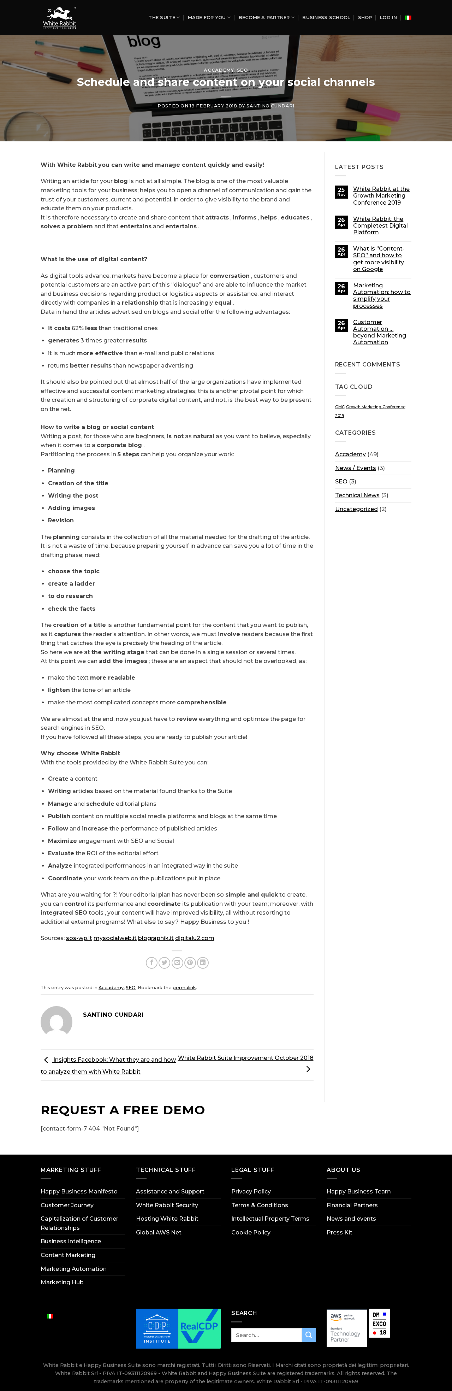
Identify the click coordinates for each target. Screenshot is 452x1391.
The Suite (161, 17)
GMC (340, 407)
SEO (242, 70)
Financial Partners (352, 1205)
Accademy (218, 70)
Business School (326, 17)
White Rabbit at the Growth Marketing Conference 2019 (381, 196)
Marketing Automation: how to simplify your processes (382, 295)
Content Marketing (68, 1255)
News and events (351, 1218)
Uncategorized (356, 509)
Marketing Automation (74, 1269)
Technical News (357, 495)
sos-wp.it (79, 938)
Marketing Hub (62, 1282)
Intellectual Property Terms (270, 1218)
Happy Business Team (359, 1191)
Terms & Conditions (259, 1205)
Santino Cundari (270, 105)
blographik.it (156, 938)
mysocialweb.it (115, 938)
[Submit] (309, 1335)
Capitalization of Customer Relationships (79, 1223)
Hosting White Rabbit (167, 1218)
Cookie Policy (250, 1232)
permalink (184, 987)
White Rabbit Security (167, 1205)
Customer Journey (67, 1205)
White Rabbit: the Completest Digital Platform (380, 226)
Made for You (207, 17)
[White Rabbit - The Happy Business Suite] (62, 17)
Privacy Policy (251, 1191)
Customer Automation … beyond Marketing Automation (379, 332)
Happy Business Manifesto (79, 1191)
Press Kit (339, 1232)
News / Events (355, 468)
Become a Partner (264, 17)
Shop (365, 17)
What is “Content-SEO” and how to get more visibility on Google (379, 258)
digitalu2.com (194, 938)
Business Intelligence (71, 1241)
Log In (388, 17)
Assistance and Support (170, 1191)
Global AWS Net (159, 1232)
